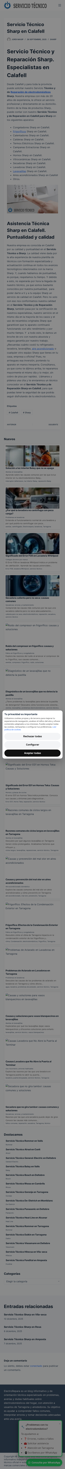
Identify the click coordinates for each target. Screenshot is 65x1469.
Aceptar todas (32, 753)
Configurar (32, 744)
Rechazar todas (32, 736)
